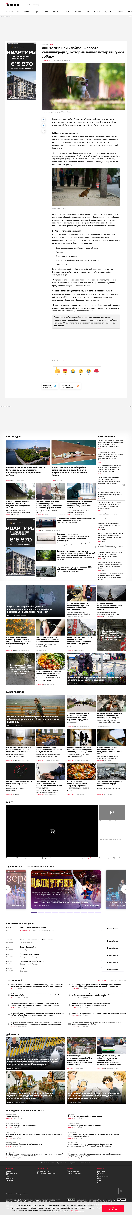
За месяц (122, 980)
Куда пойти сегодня (74, 1173)
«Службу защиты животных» (97, 269)
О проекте (72, 1163)
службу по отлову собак (62, 311)
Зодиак (97, 11)
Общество (9, 1175)
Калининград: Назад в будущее (33, 928)
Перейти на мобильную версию (17, 1194)
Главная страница (73, 1171)
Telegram (100, 1173)
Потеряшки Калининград (66, 256)
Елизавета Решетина (64, 60)
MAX (98, 1175)
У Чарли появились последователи (78, 323)
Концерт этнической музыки (31, 961)
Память (120, 11)
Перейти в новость (92, 858)
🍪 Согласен (113, 1208)
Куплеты (108, 11)
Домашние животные (70, 361)
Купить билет (112, 929)
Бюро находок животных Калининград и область (77, 248)
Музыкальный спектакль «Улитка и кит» (36, 940)
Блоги (55, 11)
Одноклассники (103, 1177)
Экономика (10, 1180)
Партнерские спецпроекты (46, 1173)
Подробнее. (73, 1210)
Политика (9, 1178)
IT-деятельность (85, 1163)
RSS (98, 1182)
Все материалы (12, 11)
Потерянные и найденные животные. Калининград (77, 260)
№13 (22, 968)
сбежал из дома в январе (88, 317)
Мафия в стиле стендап (29, 954)
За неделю (112, 980)
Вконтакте (101, 1171)
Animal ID (61, 148)
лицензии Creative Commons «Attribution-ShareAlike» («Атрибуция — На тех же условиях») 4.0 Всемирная (96, 1200)
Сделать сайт (61, 1163)
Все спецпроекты (43, 1171)
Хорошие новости (81, 11)
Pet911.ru (59, 252)
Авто (8, 1177)
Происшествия (41, 11)
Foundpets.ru (61, 264)
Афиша (27, 11)
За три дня (102, 980)
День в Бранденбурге (28, 947)
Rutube (99, 1178)
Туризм (66, 11)
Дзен (99, 1180)
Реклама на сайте (47, 1163)
